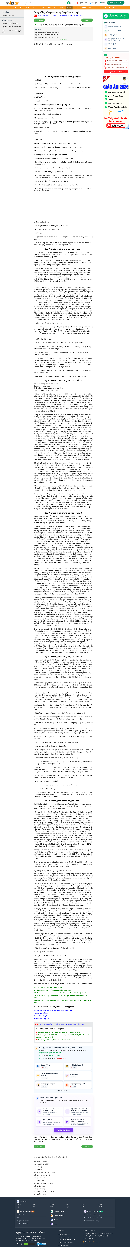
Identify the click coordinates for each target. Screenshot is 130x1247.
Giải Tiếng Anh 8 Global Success (44, 1172)
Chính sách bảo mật (64, 1234)
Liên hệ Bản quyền (63, 1245)
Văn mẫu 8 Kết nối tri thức (10, 23)
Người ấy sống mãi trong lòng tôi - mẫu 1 (47, 35)
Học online (83, 3)
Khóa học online (59, 1211)
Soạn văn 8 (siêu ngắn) (41, 1167)
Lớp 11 (90, 8)
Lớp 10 (83, 8)
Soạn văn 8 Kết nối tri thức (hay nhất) (11, 27)
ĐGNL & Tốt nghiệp (22, 1223)
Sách (103, 3)
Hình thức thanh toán (64, 1237)
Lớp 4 (42, 8)
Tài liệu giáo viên (26, 1211)
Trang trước (40, 20)
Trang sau (86, 20)
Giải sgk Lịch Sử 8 (39, 1178)
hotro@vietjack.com (95, 1242)
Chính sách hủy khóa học (65, 1242)
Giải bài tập (23, 1201)
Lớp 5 (49, 8)
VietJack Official (54, 1055)
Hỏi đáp (56, 1220)
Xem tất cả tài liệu (62, 1090)
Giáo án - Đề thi (109, 8)
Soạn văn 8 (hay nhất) (41, 1161)
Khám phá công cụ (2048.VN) (115, 72)
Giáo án (19, 1218)
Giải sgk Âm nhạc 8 (40, 1194)
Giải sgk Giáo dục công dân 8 (43, 1183)
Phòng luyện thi (59, 1215)
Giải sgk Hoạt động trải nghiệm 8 (44, 1192)
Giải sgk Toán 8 (38, 1170)
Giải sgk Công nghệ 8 (40, 1189)
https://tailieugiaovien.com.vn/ (50, 1053)
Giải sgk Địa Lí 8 (39, 1181)
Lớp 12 (98, 8)
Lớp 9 (76, 8)
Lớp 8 (69, 8)
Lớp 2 (28, 8)
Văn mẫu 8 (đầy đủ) (8, 15)
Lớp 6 (56, 8)
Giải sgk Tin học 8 (39, 1186)
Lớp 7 (62, 8)
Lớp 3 (35, 8)
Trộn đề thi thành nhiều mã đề (93, 1218)
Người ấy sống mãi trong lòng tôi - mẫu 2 (47, 37)
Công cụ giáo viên (115, 3)
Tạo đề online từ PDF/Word (92, 1215)
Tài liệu (94, 3)
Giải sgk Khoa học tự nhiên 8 (43, 1175)
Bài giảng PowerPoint (23, 1221)
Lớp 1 (22, 8)
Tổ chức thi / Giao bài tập (91, 1221)
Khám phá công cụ (64, 1130)
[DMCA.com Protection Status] (29, 1244)
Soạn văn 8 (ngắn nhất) (41, 1164)
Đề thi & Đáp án (21, 1215)
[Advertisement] (63, 59)
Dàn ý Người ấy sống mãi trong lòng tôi (47, 32)
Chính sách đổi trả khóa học (66, 1240)
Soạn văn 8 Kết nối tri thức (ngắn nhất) (12, 31)
